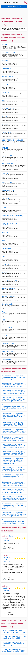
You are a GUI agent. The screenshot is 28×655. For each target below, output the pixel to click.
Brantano (5, 232)
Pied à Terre (6, 92)
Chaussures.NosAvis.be (10, 2)
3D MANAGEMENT (8, 351)
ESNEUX (5, 540)
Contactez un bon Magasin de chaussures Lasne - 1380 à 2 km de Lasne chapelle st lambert (13, 377)
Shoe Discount (7, 182)
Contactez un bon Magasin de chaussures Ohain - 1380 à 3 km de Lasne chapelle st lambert (13, 399)
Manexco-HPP (7, 156)
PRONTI (5, 173)
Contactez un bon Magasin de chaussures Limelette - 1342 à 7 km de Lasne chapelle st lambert (13, 445)
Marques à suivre (8, 343)
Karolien (5, 557)
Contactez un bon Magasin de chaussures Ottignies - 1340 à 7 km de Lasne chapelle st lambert (13, 453)
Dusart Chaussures (8, 288)
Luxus (4, 207)
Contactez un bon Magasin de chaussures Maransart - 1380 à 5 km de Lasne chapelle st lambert (14, 431)
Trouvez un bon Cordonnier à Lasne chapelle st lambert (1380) (13, 650)
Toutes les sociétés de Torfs (12, 215)
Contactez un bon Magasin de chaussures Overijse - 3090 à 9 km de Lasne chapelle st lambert (13, 521)
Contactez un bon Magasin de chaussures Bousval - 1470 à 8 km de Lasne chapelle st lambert (13, 476)
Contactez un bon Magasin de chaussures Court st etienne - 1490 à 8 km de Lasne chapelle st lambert (14, 506)
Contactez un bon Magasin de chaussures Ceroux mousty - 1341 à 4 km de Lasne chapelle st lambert (14, 416)
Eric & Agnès (6, 248)
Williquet (5, 60)
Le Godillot (5, 84)
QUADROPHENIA (8, 296)
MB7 (3, 320)
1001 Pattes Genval (9, 52)
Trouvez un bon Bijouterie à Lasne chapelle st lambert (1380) (14, 637)
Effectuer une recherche (14, 6)
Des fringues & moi (8, 108)
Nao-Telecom (6, 359)
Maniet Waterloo (7, 328)
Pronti (4, 256)
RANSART (6, 590)
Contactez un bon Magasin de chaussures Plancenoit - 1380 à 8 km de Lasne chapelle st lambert (14, 498)
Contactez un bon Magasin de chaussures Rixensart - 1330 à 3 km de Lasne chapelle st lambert (13, 391)
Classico (5, 588)
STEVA (4, 116)
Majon (4, 240)
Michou (4, 100)
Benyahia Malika (7, 304)
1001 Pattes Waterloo (9, 280)
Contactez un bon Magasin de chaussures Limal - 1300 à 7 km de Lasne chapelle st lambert (13, 469)
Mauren (4, 44)
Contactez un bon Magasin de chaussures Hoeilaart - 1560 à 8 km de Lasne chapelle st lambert (13, 483)
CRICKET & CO (7, 164)
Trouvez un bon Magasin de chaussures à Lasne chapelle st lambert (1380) (13, 643)
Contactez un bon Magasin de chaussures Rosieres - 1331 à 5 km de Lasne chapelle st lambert (13, 438)
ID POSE (5, 124)
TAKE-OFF (5, 335)
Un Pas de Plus (7, 68)
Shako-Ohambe (7, 76)
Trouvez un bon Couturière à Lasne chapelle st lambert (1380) (13, 631)
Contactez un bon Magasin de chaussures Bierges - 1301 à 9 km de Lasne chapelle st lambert (14, 514)
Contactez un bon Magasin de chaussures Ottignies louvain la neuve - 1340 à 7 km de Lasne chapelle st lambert (13, 461)
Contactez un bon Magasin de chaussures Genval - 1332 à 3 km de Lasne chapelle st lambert (14, 384)
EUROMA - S (6, 198)
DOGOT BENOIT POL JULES (12, 140)
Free (3, 312)
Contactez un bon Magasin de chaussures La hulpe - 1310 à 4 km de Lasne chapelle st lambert (13, 424)
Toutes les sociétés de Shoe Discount (12, 224)
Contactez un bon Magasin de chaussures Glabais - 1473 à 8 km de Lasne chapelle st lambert (14, 490)
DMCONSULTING (8, 190)
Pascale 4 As (6, 132)
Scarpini (4, 272)
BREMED (5, 148)
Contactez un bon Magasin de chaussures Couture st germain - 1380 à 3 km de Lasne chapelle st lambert (14, 407)
